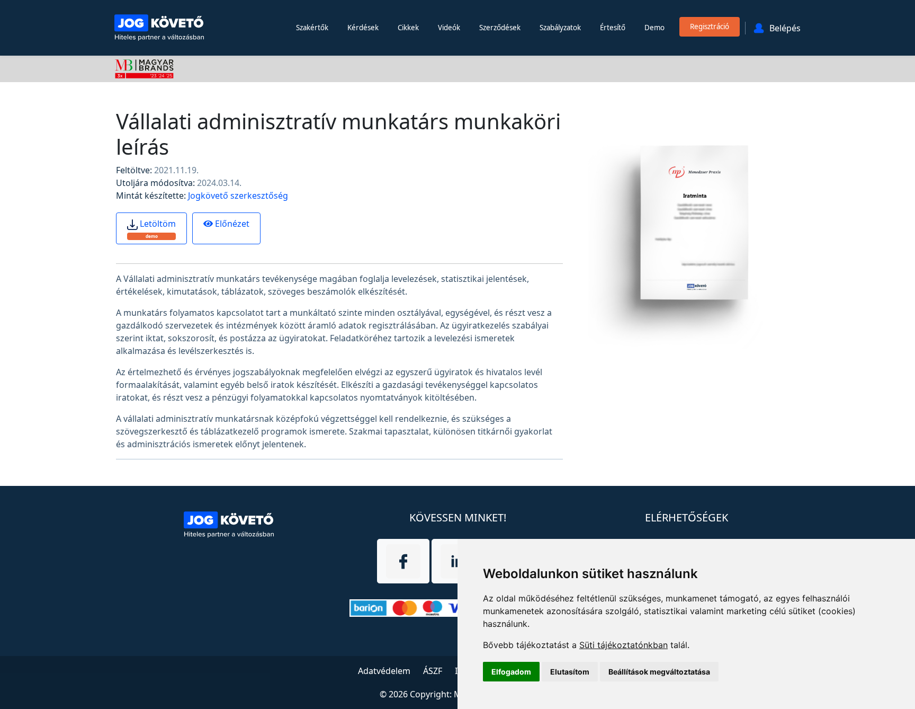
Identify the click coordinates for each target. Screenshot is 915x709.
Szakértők (312, 27)
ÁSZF (432, 671)
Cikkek (408, 27)
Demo (654, 27)
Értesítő (612, 27)
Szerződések (500, 27)
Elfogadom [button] (511, 671)
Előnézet (231, 223)
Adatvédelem (384, 671)
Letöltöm (157, 228)
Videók (449, 27)
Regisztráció (709, 26)
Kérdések (363, 27)
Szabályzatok (560, 27)
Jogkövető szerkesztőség (238, 195)
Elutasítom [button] (569, 671)
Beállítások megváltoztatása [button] (659, 671)
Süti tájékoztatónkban (623, 645)
